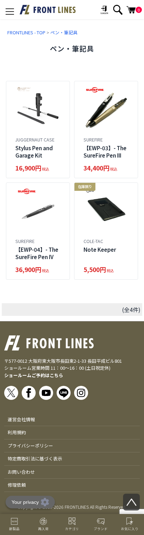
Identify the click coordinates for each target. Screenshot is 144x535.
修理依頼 (17, 484)
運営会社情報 (21, 419)
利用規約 (17, 432)
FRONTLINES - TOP (26, 32)
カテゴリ (72, 528)
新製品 (14, 528)
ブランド (101, 528)
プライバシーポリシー (30, 445)
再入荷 (43, 528)
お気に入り (129, 528)
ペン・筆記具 (64, 32)
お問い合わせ (21, 471)
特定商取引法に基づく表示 (35, 458)
